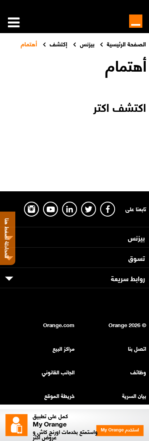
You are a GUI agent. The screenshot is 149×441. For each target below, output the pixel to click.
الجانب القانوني (58, 371)
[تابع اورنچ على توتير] (88, 209)
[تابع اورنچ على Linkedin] (69, 209)
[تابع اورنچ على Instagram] (31, 209)
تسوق (136, 257)
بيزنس (136, 237)
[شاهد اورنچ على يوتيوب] (50, 209)
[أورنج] (135, 21)
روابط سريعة (128, 278)
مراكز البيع (63, 348)
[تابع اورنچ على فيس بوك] (107, 209)
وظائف (138, 371)
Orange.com (58, 324)
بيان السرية (134, 395)
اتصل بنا (137, 348)
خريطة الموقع (59, 395)
